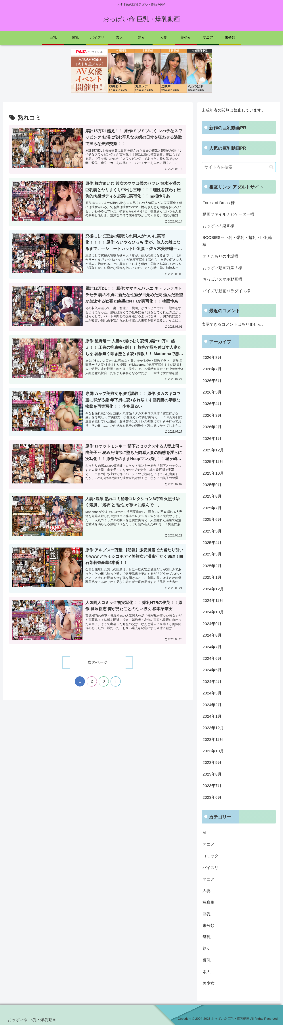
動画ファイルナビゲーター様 (228, 214)
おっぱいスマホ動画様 (222, 279)
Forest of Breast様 (219, 203)
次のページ (98, 662)
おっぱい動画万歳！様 (222, 268)
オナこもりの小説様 (220, 256)
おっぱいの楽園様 (218, 226)
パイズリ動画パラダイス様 (226, 291)
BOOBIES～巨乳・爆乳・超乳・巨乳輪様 (237, 241)
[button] (271, 166)
